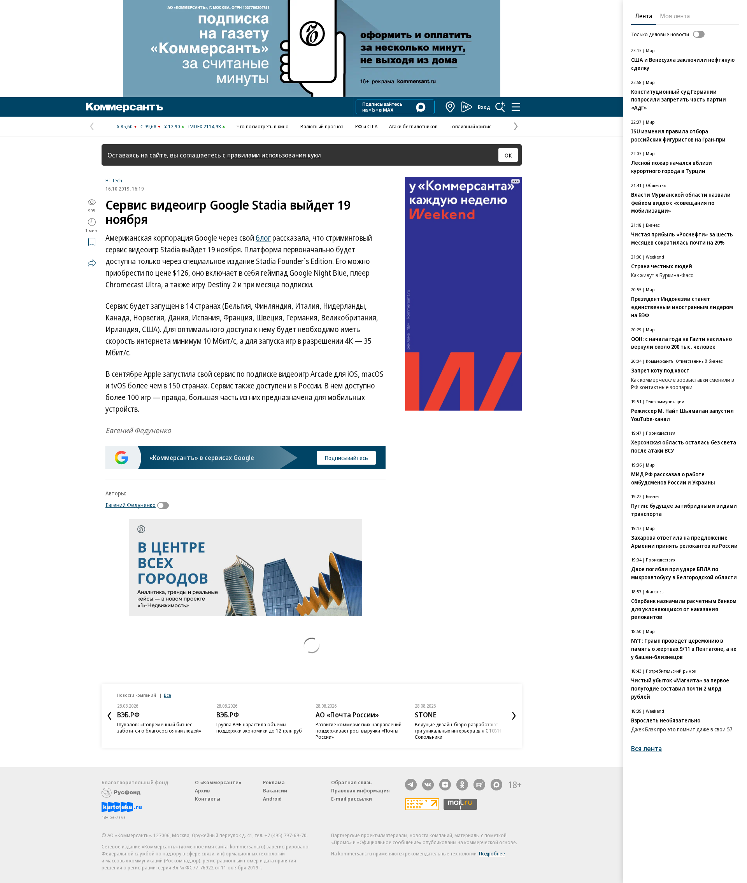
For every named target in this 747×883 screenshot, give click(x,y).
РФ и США (366, 126)
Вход (484, 106)
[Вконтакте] (428, 784)
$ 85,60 (125, 126)
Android (272, 798)
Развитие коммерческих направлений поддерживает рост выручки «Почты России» (359, 730)
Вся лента (646, 748)
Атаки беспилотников (413, 126)
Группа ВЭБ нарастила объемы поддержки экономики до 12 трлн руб (259, 727)
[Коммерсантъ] (124, 106)
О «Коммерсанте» (218, 782)
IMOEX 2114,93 (204, 126)
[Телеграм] (411, 784)
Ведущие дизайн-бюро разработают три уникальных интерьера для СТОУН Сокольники (458, 730)
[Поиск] (500, 107)
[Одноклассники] (462, 784)
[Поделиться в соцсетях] (91, 263)
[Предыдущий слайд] (109, 716)
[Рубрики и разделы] (516, 107)
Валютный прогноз (322, 126)
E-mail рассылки (351, 798)
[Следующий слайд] (514, 716)
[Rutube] (479, 784)
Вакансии (275, 790)
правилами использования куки (274, 154)
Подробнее (492, 853)
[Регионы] (450, 107)
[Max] (496, 784)
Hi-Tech (113, 180)
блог (263, 238)
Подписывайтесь (346, 458)
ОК (508, 155)
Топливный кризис (470, 126)
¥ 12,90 (172, 126)
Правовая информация (360, 790)
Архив (202, 790)
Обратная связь (351, 782)
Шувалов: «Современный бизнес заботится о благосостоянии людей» (159, 727)
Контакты (207, 798)
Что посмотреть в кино (263, 126)
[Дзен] (445, 784)
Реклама (274, 782)
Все (167, 695)
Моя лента (675, 16)
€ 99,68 (148, 126)
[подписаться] (165, 505)
